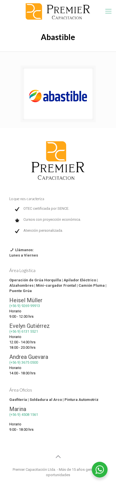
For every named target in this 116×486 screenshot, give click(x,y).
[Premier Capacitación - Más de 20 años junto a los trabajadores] (58, 11)
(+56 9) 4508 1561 (23, 414)
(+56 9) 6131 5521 (23, 331)
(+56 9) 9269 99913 (24, 306)
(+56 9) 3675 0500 (23, 362)
